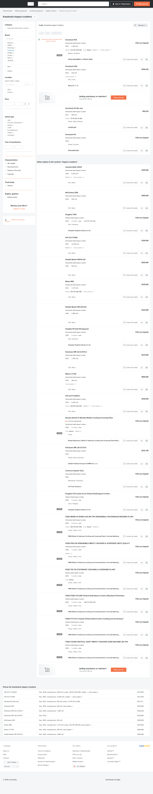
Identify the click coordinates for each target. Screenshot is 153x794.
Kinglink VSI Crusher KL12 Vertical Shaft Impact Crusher (87, 494)
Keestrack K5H (71, 66)
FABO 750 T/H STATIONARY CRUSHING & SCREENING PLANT (90, 569)
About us (6, 751)
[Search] (40, 4)
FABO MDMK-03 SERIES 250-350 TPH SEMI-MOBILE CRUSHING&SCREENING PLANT (99, 517)
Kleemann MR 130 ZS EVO (75, 447)
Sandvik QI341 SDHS (73, 167)
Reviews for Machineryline (46, 761)
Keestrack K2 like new (74, 108)
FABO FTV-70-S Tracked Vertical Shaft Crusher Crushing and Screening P (94, 619)
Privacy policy (42, 754)
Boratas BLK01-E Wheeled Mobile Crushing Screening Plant (89, 418)
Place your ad (118, 97)
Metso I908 (69, 281)
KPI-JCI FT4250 (71, 237)
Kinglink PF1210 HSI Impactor (77, 329)
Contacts (6, 758)
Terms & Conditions (44, 751)
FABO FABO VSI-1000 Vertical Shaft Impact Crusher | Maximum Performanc (94, 596)
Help (4, 754)
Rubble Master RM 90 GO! (75, 259)
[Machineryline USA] (14, 4)
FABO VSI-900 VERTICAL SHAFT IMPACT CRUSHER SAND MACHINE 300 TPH (96, 642)
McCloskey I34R (71, 192)
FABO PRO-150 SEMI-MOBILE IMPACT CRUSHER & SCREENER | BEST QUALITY (97, 543)
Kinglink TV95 (70, 214)
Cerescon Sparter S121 (74, 471)
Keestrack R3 (70, 134)
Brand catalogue (43, 765)
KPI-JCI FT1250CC (72, 396)
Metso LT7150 (70, 374)
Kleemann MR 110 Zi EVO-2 (76, 352)
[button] (142, 59)
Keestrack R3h (71, 40)
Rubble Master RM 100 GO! (75, 307)
